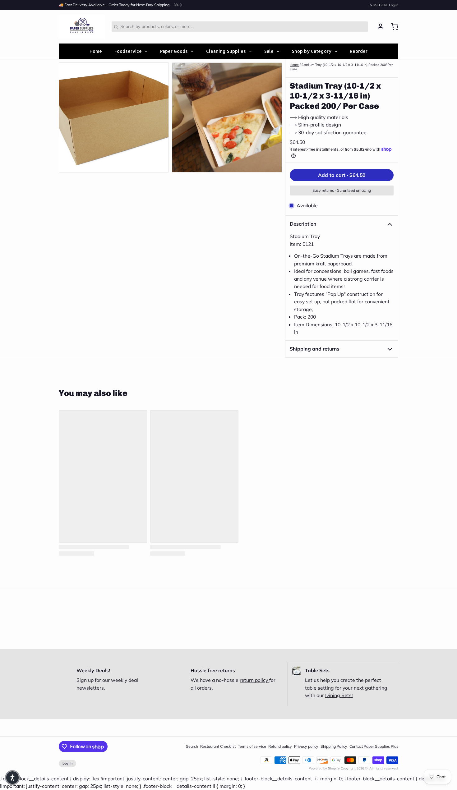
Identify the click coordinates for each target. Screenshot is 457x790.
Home (294, 64)
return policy (254, 680)
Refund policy (280, 746)
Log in (393, 5)
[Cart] (392, 26)
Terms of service (252, 746)
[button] (342, 175)
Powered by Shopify (324, 768)
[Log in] (378, 26)
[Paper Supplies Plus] (82, 26)
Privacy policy (306, 746)
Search (192, 746)
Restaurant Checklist (218, 746)
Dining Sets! (339, 695)
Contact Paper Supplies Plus (373, 746)
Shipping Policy (334, 746)
